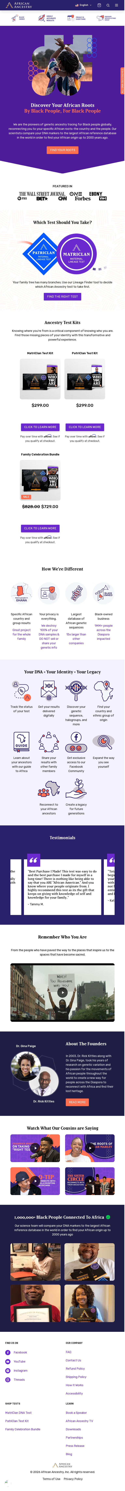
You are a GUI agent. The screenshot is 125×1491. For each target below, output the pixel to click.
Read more (77, 1099)
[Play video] (60, 989)
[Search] (105, 5)
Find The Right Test (60, 294)
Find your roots (60, 150)
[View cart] (97, 5)
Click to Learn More (39, 425)
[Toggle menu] (114, 5)
